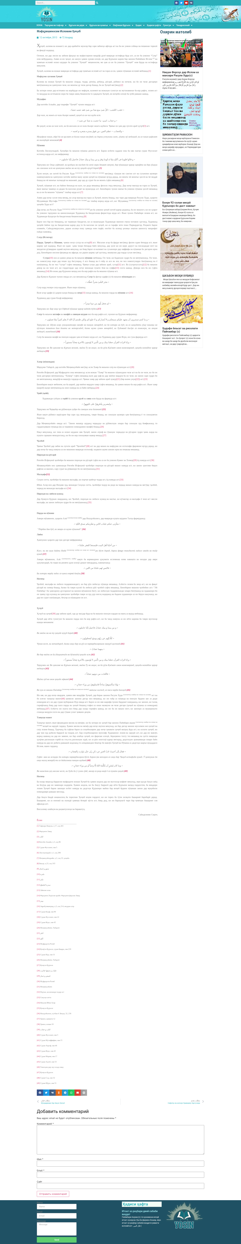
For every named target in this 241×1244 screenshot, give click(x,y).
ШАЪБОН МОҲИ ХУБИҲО (178, 275)
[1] (149, 71)
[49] (38, 1083)
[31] (98, 469)
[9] (91, 242)
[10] (51, 258)
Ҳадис (139, 25)
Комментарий (45, 1124)
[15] (83, 293)
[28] (88, 446)
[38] (38, 1024)
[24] (97, 388)
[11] (119, 264)
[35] (89, 502)
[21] (118, 379)
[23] (145, 379)
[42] (38, 1046)
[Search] (97, 3)
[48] (38, 1078)
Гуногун (167, 25)
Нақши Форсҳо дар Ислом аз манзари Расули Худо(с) (180, 74)
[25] (38, 955)
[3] (145, 126)
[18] (38, 917)
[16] (131, 293)
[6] (122, 180)
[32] (38, 992)
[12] (145, 264)
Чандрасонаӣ (183, 25)
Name (40, 1203)
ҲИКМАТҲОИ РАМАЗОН (177, 134)
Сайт (39, 1181)
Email (40, 1170)
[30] (152, 460)
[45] (38, 1062)
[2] (121, 85)
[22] (137, 379)
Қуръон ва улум (76, 25)
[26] (102, 427)
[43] (38, 1051)
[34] (69, 488)
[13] (117, 268)
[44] (38, 1056)
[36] (38, 1013)
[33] (121, 479)
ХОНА (39, 25)
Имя (40, 1159)
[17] (38, 912)
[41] (38, 1040)
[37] (38, 1019)
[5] (38, 847)
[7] (81, 192)
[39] (54, 613)
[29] (135, 460)
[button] (40, 1092)
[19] (38, 922)
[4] (38, 842)
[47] (47, 708)
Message (41, 1221)
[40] (38, 1035)
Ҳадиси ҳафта (154, 25)
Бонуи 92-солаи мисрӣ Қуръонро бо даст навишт (179, 204)
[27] (104, 435)
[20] (132, 367)
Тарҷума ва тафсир (54, 25)
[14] (47, 271)
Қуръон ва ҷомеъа (98, 25)
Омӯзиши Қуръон (121, 25)
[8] (85, 216)
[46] (63, 698)
